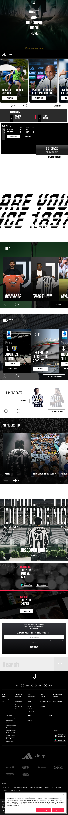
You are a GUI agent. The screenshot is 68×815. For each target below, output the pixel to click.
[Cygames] (42, 767)
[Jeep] (9, 55)
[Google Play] (26, 585)
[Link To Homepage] (34, 2)
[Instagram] (22, 685)
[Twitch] (50, 685)
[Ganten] (26, 774)
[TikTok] (40, 685)
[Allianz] (10, 767)
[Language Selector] (65, 784)
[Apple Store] (42, 585)
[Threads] (27, 685)
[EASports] (26, 767)
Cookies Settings (43, 810)
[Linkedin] (45, 685)
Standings (28, 136)
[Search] (61, 3)
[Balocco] (10, 774)
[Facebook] (17, 685)
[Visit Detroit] (58, 768)
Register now (34, 647)
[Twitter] (36, 685)
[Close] (64, 794)
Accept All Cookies (58, 810)
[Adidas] (4, 54)
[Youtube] (31, 685)
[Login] (64, 3)
